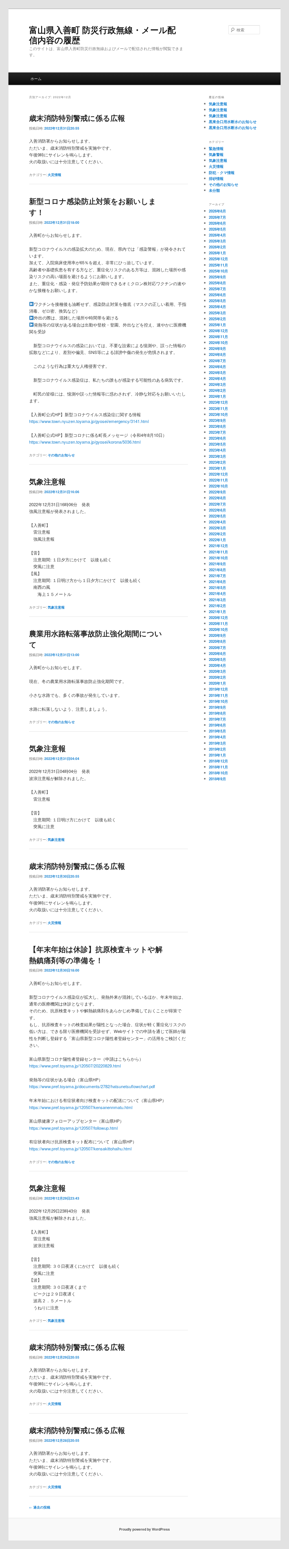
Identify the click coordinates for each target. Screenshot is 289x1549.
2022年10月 (218, 486)
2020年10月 (218, 629)
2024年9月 (217, 348)
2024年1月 (217, 396)
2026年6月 (217, 223)
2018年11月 (218, 767)
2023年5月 (217, 444)
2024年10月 (218, 342)
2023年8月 (217, 426)
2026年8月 (217, 211)
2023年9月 (217, 420)
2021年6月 (217, 581)
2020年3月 (217, 671)
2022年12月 (218, 474)
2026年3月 (217, 241)
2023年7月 (217, 432)
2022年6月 (217, 510)
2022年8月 (217, 497)
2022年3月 (217, 527)
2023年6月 (217, 438)
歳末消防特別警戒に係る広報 (77, 118)
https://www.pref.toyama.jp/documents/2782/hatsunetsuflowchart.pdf (92, 1086)
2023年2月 (217, 462)
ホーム (35, 78)
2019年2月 (217, 749)
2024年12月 (218, 330)
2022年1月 (217, 539)
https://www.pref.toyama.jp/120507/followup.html (73, 1128)
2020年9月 (217, 635)
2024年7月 (217, 360)
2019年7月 (217, 719)
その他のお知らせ (61, 454)
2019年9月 (217, 707)
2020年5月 (217, 659)
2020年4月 (217, 665)
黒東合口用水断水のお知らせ (233, 121)
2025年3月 (217, 312)
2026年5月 (217, 229)
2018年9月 (217, 778)
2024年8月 (217, 354)
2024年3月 (217, 384)
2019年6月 (217, 725)
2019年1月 (217, 755)
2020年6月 (217, 653)
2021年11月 (218, 552)
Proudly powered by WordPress (144, 1529)
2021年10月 (218, 557)
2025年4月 (217, 306)
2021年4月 (217, 593)
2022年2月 (217, 533)
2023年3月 (217, 456)
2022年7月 (217, 504)
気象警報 (216, 154)
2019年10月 (218, 701)
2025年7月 (217, 288)
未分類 (214, 190)
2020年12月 (218, 617)
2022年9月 (217, 492)
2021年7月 (217, 575)
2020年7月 (217, 647)
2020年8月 (217, 641)
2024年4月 (217, 378)
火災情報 (54, 174)
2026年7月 (217, 217)
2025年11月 (218, 265)
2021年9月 (217, 563)
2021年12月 (218, 545)
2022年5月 (217, 516)
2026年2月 (217, 247)
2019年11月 (218, 695)
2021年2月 (217, 605)
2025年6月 (217, 294)
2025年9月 (217, 277)
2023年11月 (218, 408)
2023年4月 (217, 450)
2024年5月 (217, 372)
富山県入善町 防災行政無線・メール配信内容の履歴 (102, 34)
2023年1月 (217, 468)
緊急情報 (216, 148)
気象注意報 (47, 481)
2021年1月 (217, 611)
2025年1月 (217, 324)
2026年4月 (217, 235)
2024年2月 (217, 390)
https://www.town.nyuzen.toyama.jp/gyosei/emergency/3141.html (89, 421)
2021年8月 (217, 569)
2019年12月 (218, 689)
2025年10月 (218, 271)
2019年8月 (217, 713)
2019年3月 (217, 743)
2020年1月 (217, 683)
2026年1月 (217, 252)
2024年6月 (217, 366)
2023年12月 (218, 402)
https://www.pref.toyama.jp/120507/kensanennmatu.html (80, 1107)
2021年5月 (217, 587)
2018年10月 (218, 772)
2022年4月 (217, 522)
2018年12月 (218, 761)
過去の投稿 (39, 1507)
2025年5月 (217, 300)
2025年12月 (218, 258)
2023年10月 (218, 414)
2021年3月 (217, 599)
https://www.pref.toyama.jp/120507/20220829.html (75, 1066)
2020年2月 (217, 677)
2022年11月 (218, 480)
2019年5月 (217, 731)
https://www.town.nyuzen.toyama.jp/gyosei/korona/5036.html (85, 442)
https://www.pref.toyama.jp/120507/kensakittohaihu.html (80, 1148)
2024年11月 (218, 336)
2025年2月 (217, 318)
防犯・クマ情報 (222, 172)
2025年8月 (217, 282)
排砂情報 (216, 178)
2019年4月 (217, 737)
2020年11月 (218, 623)
